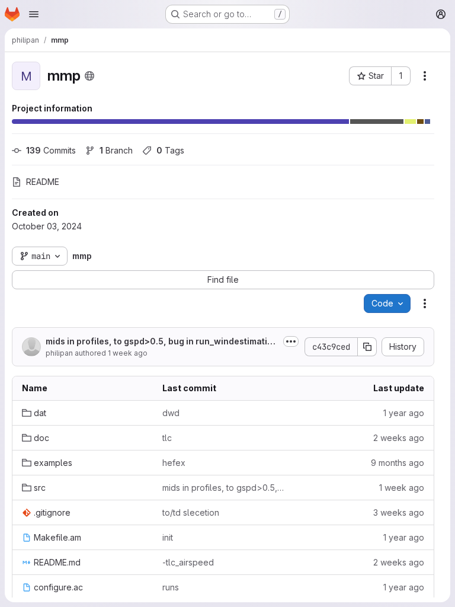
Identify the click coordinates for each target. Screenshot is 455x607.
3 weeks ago (398, 512)
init (167, 537)
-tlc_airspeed (188, 562)
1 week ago (128, 353)
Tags (170, 150)
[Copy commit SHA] (367, 346)
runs (170, 587)
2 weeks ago (398, 438)
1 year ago (403, 413)
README (42, 182)
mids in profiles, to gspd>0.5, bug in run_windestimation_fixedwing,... (162, 341)
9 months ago (397, 463)
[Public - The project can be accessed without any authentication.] (89, 76)
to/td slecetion (190, 512)
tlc (167, 438)
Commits (51, 150)
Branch (116, 150)
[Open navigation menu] (33, 14)
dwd (171, 413)
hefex (173, 463)
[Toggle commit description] (291, 341)
